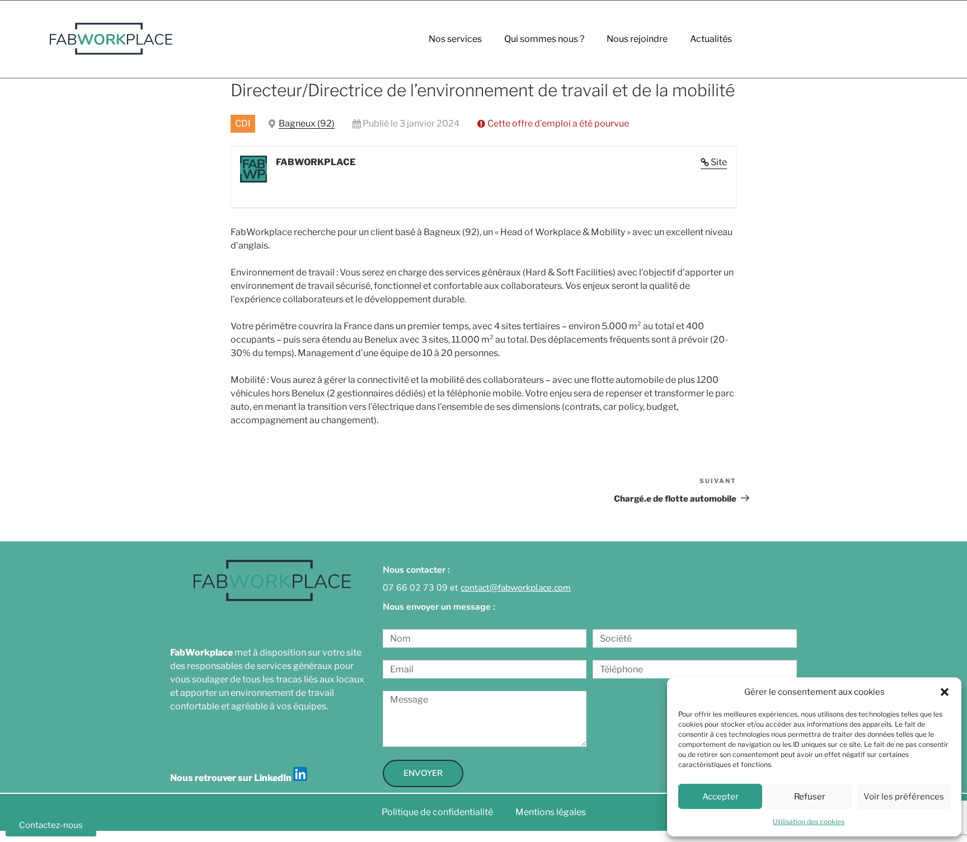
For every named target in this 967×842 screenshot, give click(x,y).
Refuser (809, 797)
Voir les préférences (903, 797)
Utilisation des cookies (808, 821)
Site (719, 162)
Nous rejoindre (637, 39)
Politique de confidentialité (437, 812)
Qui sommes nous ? (544, 39)
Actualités (711, 39)
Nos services (455, 39)
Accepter (720, 797)
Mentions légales (550, 812)
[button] (944, 692)
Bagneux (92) (307, 123)
